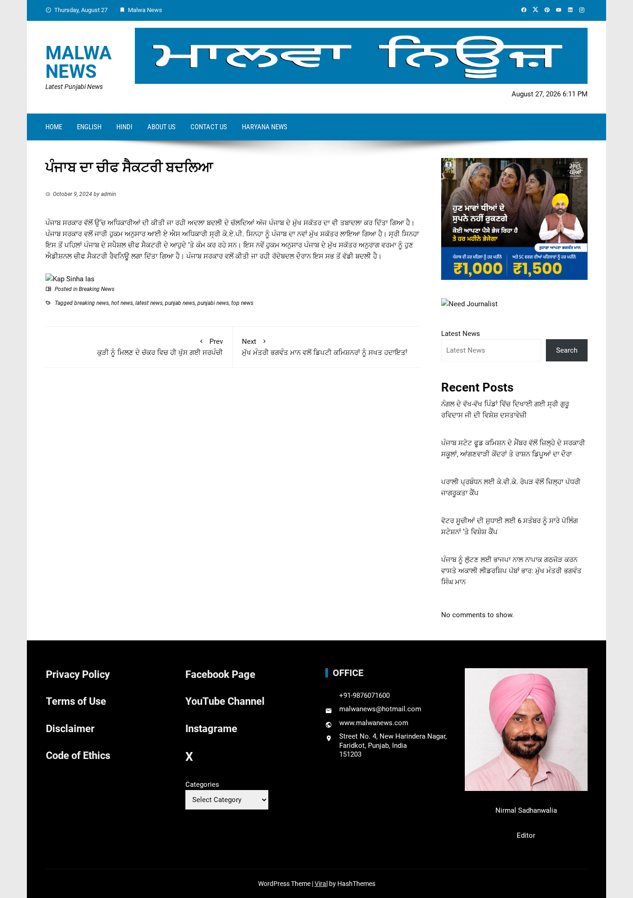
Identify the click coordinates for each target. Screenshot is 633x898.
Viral (321, 883)
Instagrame (211, 728)
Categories (202, 784)
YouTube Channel (225, 701)
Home (53, 127)
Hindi (124, 127)
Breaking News (96, 289)
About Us (161, 127)
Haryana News (264, 127)
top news (242, 303)
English (89, 127)
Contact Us (208, 127)
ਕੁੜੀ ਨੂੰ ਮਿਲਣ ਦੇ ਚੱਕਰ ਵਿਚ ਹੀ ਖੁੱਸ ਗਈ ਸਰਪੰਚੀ (160, 347)
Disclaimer (70, 728)
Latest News (460, 333)
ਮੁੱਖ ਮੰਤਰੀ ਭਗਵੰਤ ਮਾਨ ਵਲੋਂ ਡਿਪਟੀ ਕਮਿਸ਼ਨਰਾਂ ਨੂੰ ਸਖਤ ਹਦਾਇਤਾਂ (324, 347)
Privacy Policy (78, 674)
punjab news (180, 303)
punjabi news (213, 303)
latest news (149, 303)
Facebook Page (220, 674)
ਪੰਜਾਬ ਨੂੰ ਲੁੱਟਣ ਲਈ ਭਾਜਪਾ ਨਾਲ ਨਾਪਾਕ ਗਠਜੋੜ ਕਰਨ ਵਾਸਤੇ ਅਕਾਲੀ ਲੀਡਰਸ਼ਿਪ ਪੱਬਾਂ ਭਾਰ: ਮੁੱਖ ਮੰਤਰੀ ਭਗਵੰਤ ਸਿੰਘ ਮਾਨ (511, 571)
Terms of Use (76, 701)
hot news (122, 303)
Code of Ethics (78, 755)
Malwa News (78, 62)
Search (566, 350)
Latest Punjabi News (74, 86)
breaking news (91, 303)
